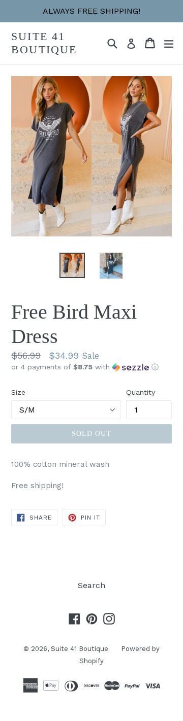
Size (18, 392)
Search (91, 585)
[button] (91, 367)
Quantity (140, 392)
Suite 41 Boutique (44, 43)
